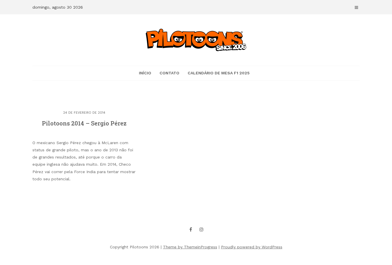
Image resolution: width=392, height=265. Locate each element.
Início (145, 73)
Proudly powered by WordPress (251, 247)
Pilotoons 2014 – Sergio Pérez (84, 123)
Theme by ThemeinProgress (190, 247)
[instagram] (201, 229)
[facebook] (191, 229)
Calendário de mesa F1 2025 (219, 73)
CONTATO (169, 73)
